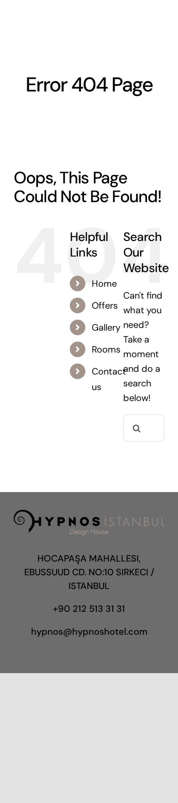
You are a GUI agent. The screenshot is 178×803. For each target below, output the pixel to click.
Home (104, 283)
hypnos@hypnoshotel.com (89, 631)
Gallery (106, 327)
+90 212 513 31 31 (89, 609)
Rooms (106, 349)
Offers (105, 305)
